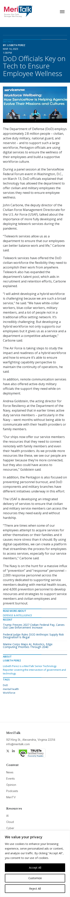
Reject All (35, 888)
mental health (11, 689)
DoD (5, 685)
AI (7, 815)
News (9, 772)
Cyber (10, 828)
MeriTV (11, 797)
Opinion (11, 784)
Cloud (10, 822)
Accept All (35, 867)
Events (10, 778)
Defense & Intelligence (17, 615)
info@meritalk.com (18, 744)
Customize (35, 878)
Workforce (9, 692)
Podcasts (12, 791)
